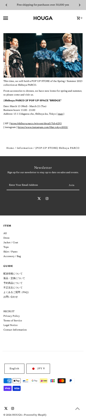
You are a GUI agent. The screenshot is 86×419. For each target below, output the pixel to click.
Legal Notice (10, 325)
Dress (6, 238)
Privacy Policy (11, 316)
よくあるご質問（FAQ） (16, 292)
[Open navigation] (17, 18)
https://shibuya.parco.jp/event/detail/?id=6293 (36, 123)
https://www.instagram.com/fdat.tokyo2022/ (43, 127)
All (5, 233)
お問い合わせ (10, 297)
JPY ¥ (41, 368)
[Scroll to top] (77, 408)
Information (25, 148)
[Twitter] (39, 199)
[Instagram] (47, 199)
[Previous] (7, 5)
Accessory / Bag (12, 256)
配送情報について (13, 274)
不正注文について (13, 288)
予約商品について (13, 283)
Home (10, 148)
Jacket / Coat (10, 242)
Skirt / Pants (10, 252)
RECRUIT (8, 311)
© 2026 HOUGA (12, 415)
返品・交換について (14, 278)
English (14, 368)
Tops (6, 247)
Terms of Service (12, 321)
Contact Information (15, 330)
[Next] (79, 5)
